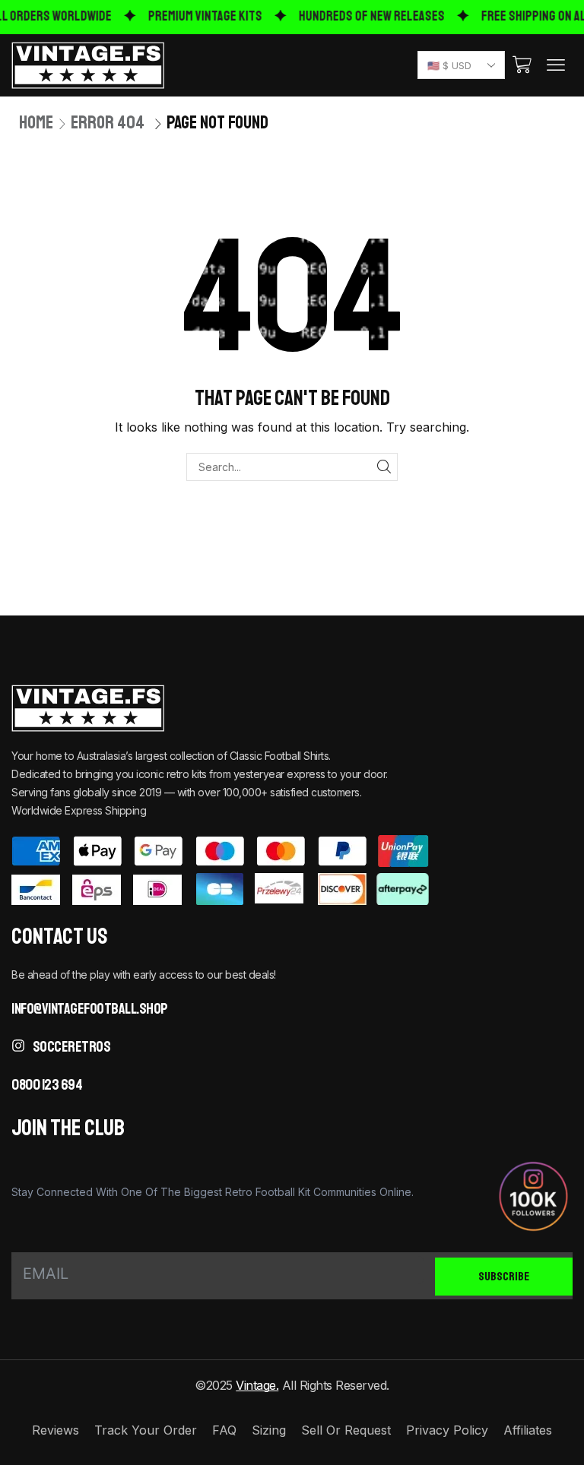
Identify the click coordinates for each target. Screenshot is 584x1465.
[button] (522, 65)
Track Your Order (145, 1430)
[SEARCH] (384, 467)
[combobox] (461, 65)
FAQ (224, 1430)
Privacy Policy (447, 1430)
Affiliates (527, 1430)
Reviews (55, 1430)
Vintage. (257, 1385)
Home (36, 122)
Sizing (269, 1430)
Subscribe (503, 1275)
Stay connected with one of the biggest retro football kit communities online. (212, 1191)
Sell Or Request (346, 1430)
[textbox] (458, 66)
